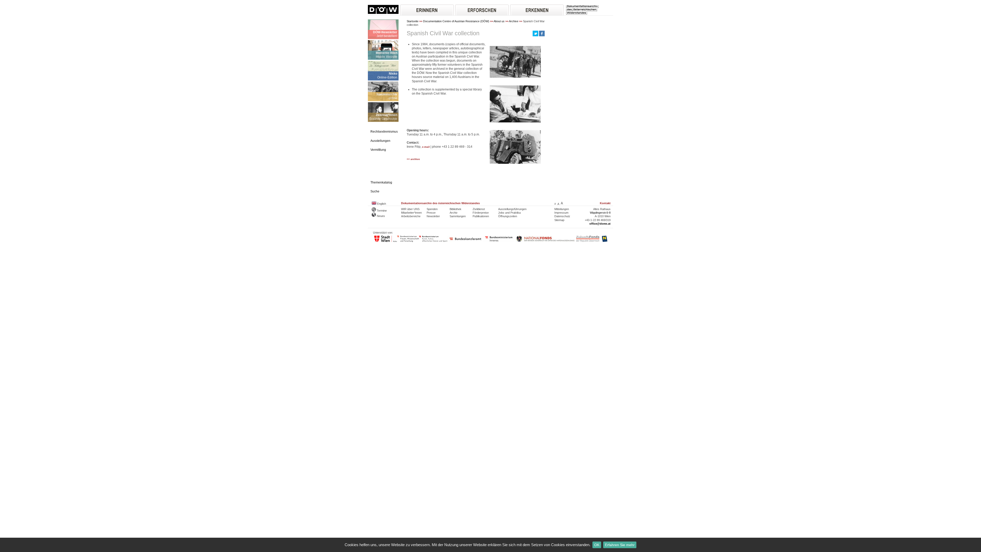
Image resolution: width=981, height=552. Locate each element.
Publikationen (481, 216)
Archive (513, 21)
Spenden (432, 209)
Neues (380, 215)
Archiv (454, 212)
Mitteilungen (561, 209)
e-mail (426, 146)
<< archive (413, 159)
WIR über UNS (410, 209)
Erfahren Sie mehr (620, 545)
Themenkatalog (381, 182)
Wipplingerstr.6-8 (600, 212)
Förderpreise (481, 212)
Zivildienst (479, 209)
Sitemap (559, 220)
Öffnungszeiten (507, 216)
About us (499, 21)
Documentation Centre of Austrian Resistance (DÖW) (456, 21)
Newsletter (433, 216)
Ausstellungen (380, 141)
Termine (381, 210)
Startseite (412, 21)
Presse (431, 212)
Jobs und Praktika (509, 212)
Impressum (561, 212)
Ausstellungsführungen (512, 209)
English (381, 203)
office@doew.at (600, 223)
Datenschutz (562, 216)
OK (596, 545)
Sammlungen (458, 216)
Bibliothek (455, 209)
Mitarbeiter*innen (411, 212)
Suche (374, 191)
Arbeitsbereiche (411, 216)
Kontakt (605, 203)
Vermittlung (378, 150)
